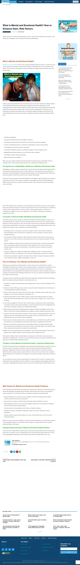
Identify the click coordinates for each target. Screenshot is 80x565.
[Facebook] (11, 451)
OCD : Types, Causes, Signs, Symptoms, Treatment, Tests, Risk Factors (61, 527)
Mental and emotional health (10, 64)
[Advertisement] (29, 14)
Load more (40, 531)
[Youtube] (13, 549)
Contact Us (4, 545)
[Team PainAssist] (7, 443)
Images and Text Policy (26, 547)
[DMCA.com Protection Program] (6, 553)
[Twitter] (14, 451)
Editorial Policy (24, 550)
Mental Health (8, 4)
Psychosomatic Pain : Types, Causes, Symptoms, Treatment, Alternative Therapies (12, 521)
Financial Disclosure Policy (48, 547)
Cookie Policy (45, 550)
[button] (70, 1)
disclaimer (15, 443)
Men (65, 58)
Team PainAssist (21, 31)
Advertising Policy (46, 544)
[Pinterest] (17, 451)
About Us (3, 544)
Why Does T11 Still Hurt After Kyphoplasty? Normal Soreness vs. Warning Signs (65, 82)
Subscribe (68, 552)
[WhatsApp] (20, 451)
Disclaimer (52, 560)
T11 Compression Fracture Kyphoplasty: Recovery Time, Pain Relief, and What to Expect (65, 87)
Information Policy (25, 553)
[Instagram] (6, 549)
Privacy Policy (24, 544)
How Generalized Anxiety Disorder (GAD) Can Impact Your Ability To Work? (11, 527)
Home (4, 4)
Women (70, 58)
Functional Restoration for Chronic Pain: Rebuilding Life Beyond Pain (64, 76)
